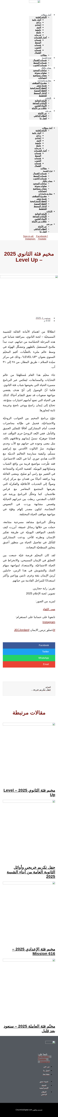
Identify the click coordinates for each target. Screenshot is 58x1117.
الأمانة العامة (41, 17)
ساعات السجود (40, 70)
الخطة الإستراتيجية (38, 88)
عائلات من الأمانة (39, 108)
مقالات (44, 168)
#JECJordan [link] (21, 629)
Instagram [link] (49, 622)
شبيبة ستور (41, 85)
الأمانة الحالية (41, 100)
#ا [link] (54, 629)
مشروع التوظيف (39, 83)
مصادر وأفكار (46, 68)
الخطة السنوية (40, 90)
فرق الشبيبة (46, 58)
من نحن (48, 111)
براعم (38, 22)
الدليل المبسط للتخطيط (40, 94)
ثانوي (38, 27)
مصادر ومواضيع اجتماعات (40, 76)
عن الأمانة (42, 113)
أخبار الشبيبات (40, 37)
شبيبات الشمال (37, 51)
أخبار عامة (36, 20)
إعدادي (38, 25)
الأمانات (48, 98)
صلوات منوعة (41, 73)
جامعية (38, 30)
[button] (43, 123)
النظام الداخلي (40, 116)
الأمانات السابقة (40, 103)
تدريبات (37, 35)
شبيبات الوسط (37, 41)
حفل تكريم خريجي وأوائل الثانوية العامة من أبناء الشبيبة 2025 (31, 872)
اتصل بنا (43, 118)
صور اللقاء (49, 609)
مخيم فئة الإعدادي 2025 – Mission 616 (33, 951)
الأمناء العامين (40, 105)
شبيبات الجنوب (37, 46)
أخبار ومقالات (46, 15)
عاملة (38, 32)
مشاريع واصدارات (44, 80)
